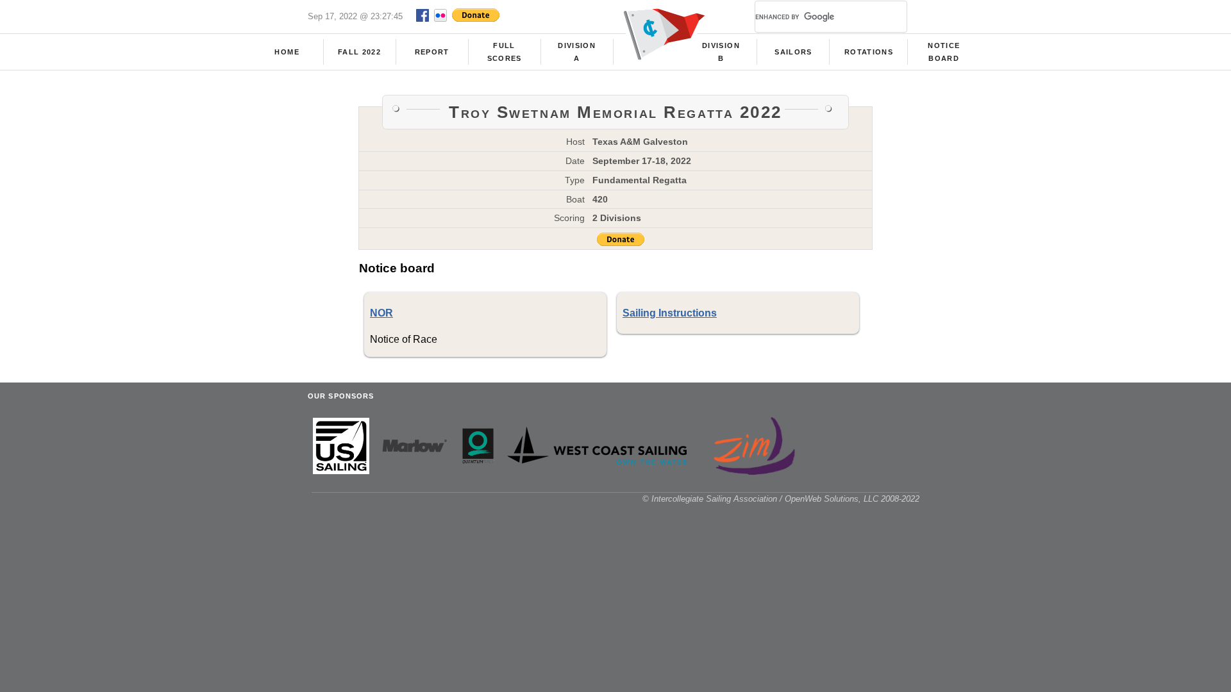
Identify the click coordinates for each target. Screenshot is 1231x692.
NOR (381, 313)
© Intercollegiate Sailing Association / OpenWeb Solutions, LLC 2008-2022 (780, 499)
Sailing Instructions (670, 313)
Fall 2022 (359, 52)
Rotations (868, 52)
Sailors (793, 52)
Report (432, 52)
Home (286, 52)
